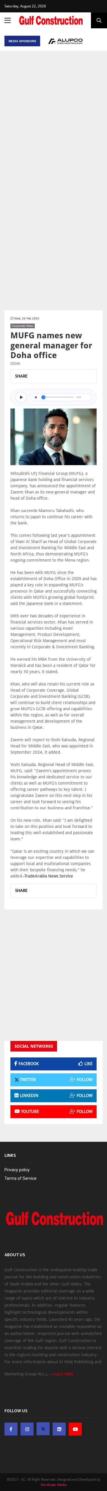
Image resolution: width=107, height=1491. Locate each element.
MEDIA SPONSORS (22, 41)
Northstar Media (54, 1485)
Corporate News (22, 325)
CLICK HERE (63, 1374)
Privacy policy (17, 1169)
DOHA (15, 364)
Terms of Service (20, 1178)
